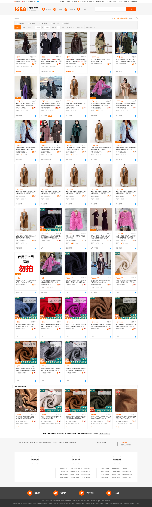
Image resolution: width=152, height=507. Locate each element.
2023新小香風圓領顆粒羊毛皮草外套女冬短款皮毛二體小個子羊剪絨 (126, 237)
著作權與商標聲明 (66, 501)
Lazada (137, 503)
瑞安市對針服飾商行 (96, 64)
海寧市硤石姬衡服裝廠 (96, 284)
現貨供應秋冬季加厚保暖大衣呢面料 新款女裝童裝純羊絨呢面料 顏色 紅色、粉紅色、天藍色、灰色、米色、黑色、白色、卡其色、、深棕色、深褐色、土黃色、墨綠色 (101, 325)
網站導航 (107, 501)
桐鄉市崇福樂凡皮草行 (121, 108)
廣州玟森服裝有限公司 (21, 108)
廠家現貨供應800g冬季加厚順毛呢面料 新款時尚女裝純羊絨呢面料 (76, 418)
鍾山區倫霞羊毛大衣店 (77, 477)
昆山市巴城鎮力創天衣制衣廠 (121, 64)
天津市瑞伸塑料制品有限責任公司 (121, 468)
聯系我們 (101, 501)
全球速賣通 (44, 503)
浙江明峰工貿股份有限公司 (129, 477)
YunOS (95, 503)
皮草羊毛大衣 (63, 468)
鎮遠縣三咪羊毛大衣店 (77, 471)
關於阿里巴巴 (94, 501)
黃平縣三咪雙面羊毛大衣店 (88, 477)
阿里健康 (126, 503)
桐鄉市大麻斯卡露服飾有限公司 (121, 240)
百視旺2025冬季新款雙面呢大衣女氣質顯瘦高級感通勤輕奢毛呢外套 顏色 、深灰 (51, 104)
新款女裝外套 (52, 424)
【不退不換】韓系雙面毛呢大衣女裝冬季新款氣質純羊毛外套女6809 (25, 104)
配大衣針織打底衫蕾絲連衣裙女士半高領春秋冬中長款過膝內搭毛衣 (101, 237)
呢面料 (21, 424)
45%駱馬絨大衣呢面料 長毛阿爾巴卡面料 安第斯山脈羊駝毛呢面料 (26, 418)
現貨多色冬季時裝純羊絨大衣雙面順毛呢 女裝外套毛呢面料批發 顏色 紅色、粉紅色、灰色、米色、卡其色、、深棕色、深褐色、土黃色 (50, 369)
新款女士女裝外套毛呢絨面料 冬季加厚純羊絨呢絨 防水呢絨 (51, 418)
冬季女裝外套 (44, 424)
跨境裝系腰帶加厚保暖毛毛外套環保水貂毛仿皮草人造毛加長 (25, 60)
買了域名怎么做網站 (117, 477)
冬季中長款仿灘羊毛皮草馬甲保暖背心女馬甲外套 (76, 237)
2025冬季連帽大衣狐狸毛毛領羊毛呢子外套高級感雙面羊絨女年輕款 (126, 104)
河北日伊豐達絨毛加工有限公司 (123, 421)
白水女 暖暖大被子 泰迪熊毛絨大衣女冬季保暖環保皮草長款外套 (76, 104)
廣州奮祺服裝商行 (71, 152)
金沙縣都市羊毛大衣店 (87, 474)
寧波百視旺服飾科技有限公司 (46, 108)
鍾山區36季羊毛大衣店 (66, 477)
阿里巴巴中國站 (35, 503)
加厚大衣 (53, 66)
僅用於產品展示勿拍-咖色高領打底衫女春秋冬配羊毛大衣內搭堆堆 (26, 281)
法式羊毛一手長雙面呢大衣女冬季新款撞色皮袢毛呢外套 (101, 60)
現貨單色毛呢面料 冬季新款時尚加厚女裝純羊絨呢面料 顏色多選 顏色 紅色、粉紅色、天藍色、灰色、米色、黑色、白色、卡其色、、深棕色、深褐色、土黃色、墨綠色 (126, 281)
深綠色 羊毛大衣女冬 (108, 442)
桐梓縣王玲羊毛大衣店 (77, 474)
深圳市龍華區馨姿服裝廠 (46, 284)
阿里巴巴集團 (16, 503)
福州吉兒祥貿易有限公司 (107, 471)
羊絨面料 (118, 424)
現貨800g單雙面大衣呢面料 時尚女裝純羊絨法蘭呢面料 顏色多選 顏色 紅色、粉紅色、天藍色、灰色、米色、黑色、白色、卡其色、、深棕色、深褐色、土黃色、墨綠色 (126, 325)
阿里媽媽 (78, 503)
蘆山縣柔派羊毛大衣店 (87, 468)
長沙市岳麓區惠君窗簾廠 (107, 474)
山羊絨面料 (129, 424)
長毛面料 (26, 424)
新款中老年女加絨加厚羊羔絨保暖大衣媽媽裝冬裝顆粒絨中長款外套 (50, 148)
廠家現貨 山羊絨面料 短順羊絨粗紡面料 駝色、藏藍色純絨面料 (126, 418)
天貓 (55, 503)
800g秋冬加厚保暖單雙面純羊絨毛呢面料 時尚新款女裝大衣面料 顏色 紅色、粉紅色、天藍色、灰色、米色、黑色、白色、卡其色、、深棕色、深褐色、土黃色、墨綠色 (76, 369)
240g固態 (124, 468)
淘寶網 (50, 503)
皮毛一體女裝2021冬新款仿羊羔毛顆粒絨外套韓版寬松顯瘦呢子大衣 (76, 148)
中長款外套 (79, 66)
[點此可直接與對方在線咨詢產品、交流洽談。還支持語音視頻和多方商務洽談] (110, 72)
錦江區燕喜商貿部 (127, 474)
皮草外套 (68, 66)
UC (109, 503)
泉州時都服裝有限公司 (121, 152)
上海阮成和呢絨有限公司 (46, 240)
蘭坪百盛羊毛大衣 (75, 468)
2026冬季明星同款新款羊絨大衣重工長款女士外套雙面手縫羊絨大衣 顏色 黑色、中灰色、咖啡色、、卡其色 (126, 60)
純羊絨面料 (104, 424)
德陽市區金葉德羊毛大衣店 (67, 474)
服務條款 (80, 501)
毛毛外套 (29, 66)
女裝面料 (68, 424)
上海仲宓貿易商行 (96, 240)
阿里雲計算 (89, 503)
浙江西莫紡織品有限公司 (23, 421)
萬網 (105, 503)
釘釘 (121, 503)
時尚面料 (77, 424)
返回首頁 (95, 433)
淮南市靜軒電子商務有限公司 (109, 477)
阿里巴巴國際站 (25, 503)
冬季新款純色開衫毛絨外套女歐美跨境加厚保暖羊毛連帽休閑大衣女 (25, 148)
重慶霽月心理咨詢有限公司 (119, 474)
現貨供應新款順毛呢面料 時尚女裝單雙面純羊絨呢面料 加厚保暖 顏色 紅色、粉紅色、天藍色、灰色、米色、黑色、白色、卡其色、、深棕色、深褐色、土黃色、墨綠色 (76, 281)
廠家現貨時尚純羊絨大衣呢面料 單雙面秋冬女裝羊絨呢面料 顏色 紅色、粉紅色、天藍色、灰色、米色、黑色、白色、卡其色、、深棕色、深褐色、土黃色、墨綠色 (76, 325)
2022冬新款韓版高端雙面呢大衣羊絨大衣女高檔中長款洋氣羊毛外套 (101, 104)
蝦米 (83, 503)
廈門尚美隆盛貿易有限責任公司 (21, 284)
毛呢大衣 (43, 66)
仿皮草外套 (19, 66)
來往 (117, 503)
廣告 (35, 61)
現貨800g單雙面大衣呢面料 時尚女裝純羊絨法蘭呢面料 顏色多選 (101, 418)
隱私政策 (86, 501)
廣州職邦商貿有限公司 (46, 64)
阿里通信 (100, 503)
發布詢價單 (124, 442)
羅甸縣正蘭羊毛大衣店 (87, 471)
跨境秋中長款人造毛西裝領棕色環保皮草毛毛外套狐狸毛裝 (76, 60)
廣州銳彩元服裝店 (46, 152)
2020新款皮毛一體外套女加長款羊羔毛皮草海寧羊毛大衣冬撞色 (101, 281)
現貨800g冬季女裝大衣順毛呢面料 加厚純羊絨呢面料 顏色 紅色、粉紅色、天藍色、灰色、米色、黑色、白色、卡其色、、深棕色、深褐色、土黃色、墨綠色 (26, 325)
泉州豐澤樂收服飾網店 (21, 152)
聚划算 (59, 503)
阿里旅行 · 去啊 (70, 503)
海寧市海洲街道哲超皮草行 (71, 108)
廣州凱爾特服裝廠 (96, 108)
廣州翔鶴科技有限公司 (128, 471)
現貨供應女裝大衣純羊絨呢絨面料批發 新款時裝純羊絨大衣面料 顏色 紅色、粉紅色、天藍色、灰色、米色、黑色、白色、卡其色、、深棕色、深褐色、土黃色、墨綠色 (50, 237)
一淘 (63, 503)
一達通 (132, 503)
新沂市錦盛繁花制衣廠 (21, 64)
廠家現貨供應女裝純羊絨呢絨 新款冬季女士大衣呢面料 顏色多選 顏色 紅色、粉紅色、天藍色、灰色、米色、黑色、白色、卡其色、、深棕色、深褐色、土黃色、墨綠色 (51, 325)
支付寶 (113, 503)
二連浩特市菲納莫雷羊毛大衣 (68, 471)
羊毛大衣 (48, 66)
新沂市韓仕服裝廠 (71, 240)
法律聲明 (74, 501)
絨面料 (17, 424)
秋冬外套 (73, 66)
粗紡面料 (123, 424)
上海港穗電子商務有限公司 (119, 471)
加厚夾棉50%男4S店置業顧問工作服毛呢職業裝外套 (50, 60)
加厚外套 (24, 66)
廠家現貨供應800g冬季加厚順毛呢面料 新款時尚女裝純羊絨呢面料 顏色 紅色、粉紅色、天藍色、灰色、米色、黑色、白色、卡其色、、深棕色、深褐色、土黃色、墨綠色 (25, 369)
